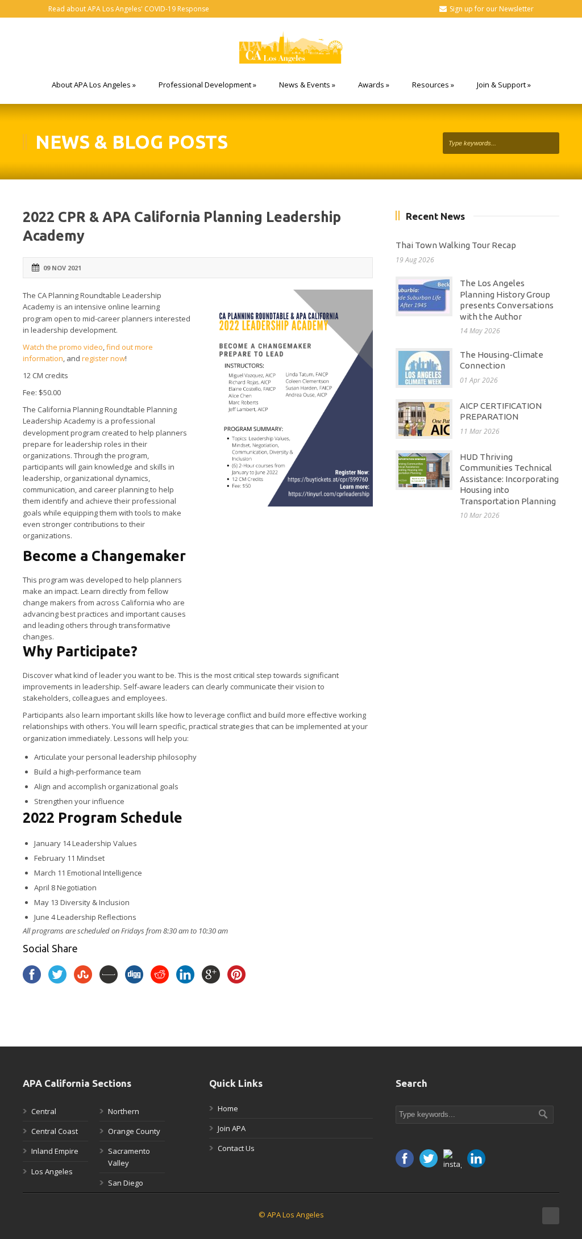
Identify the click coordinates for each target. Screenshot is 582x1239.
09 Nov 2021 (62, 267)
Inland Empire (54, 1151)
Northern (123, 1111)
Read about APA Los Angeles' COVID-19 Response (128, 9)
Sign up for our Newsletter (492, 9)
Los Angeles (52, 1171)
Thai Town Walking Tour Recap (456, 245)
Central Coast (54, 1131)
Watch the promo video (63, 347)
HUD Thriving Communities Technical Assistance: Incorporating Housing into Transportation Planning (509, 479)
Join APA (232, 1128)
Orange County (134, 1131)
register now (103, 358)
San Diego (125, 1183)
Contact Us (236, 1148)
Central (43, 1111)
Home (228, 1108)
